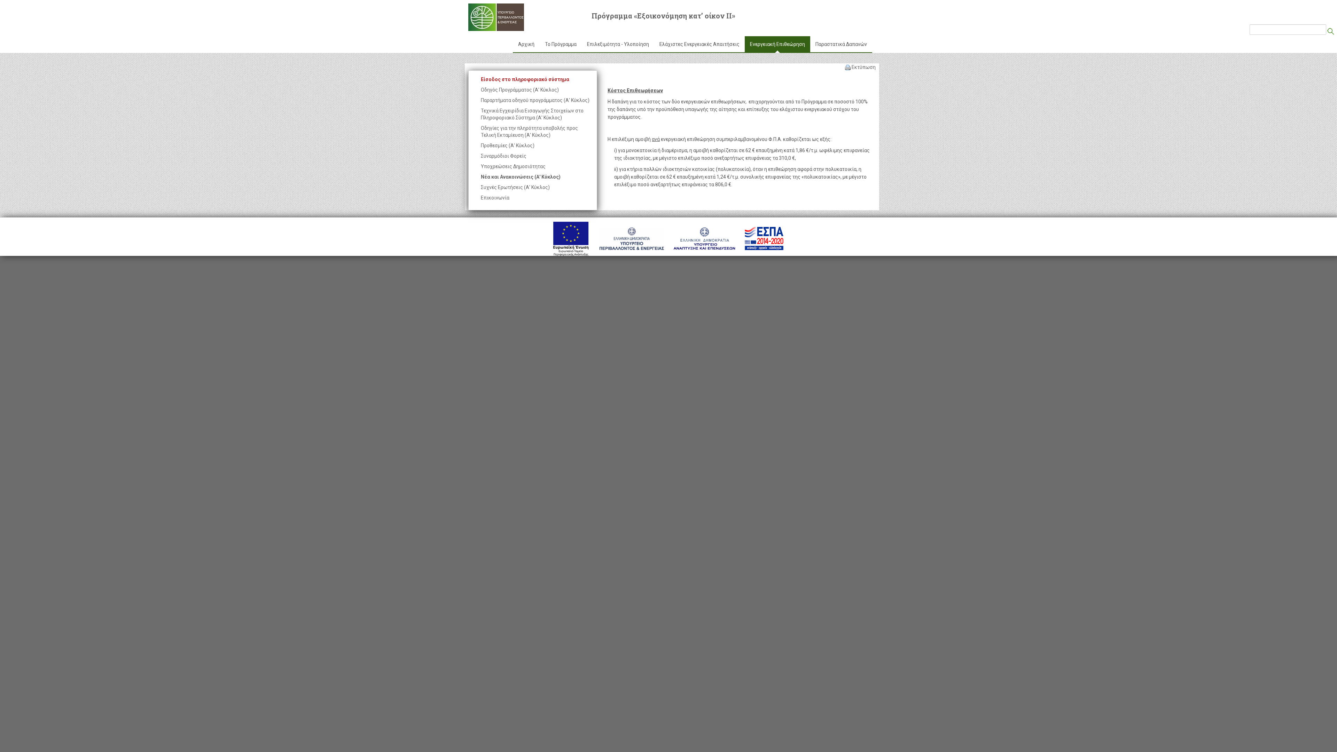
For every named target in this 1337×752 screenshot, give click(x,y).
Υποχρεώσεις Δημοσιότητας (513, 166)
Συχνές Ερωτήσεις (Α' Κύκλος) (515, 187)
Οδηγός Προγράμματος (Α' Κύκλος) (520, 90)
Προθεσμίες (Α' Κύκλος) (507, 145)
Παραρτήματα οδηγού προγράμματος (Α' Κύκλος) (535, 100)
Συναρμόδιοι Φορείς (503, 156)
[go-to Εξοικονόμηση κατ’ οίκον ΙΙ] (496, 17)
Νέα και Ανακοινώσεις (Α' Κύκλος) (521, 177)
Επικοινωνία (495, 198)
